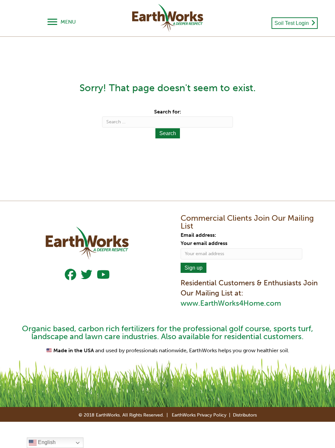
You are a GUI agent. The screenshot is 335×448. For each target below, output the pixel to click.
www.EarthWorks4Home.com (231, 303)
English (46, 442)
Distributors (245, 415)
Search (167, 133)
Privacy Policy (211, 415)
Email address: (198, 235)
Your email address (204, 243)
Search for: (167, 112)
